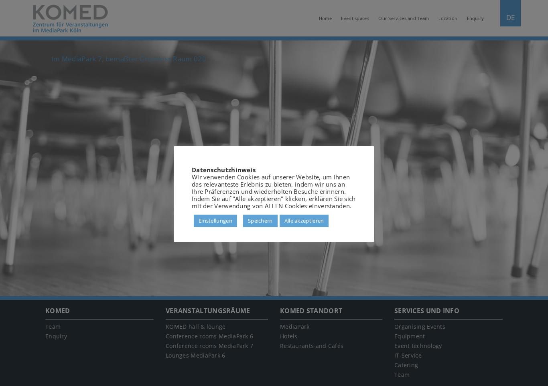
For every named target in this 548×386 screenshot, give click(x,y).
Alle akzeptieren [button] (304, 220)
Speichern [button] (260, 220)
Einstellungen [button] (215, 220)
